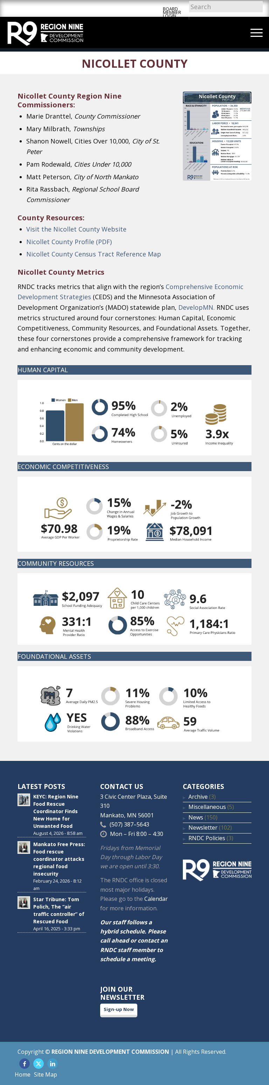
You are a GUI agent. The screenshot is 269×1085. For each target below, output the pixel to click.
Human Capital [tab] (43, 370)
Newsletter (203, 827)
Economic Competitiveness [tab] (63, 466)
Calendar (156, 899)
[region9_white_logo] (45, 32)
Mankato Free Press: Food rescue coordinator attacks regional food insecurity (59, 859)
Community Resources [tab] (56, 563)
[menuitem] (253, 32)
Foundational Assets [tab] (54, 656)
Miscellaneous (207, 807)
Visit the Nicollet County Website (76, 229)
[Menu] (253, 32)
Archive (198, 797)
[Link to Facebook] (24, 1063)
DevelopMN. (196, 307)
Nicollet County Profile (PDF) (69, 241)
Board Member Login (172, 12)
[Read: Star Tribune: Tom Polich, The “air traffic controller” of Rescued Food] (24, 902)
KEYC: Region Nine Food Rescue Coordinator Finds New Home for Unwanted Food (55, 811)
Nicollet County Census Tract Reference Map (93, 254)
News (195, 817)
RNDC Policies (206, 838)
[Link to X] (38, 1063)
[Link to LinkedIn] (52, 1063)
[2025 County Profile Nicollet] (217, 136)
